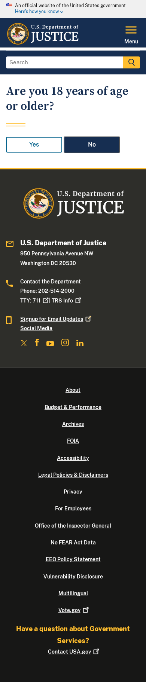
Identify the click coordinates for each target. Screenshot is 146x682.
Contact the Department (50, 282)
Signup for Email (51, 319)
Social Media (36, 328)
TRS (62, 301)
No (92, 144)
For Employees (73, 509)
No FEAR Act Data (73, 543)
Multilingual (73, 593)
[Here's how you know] (73, 9)
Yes (34, 144)
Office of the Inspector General (73, 526)
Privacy (73, 492)
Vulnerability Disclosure (73, 577)
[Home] (42, 43)
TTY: (30, 301)
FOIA (73, 441)
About (73, 390)
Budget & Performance (73, 407)
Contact (69, 652)
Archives (73, 424)
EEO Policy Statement (73, 559)
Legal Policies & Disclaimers (73, 475)
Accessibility (73, 458)
